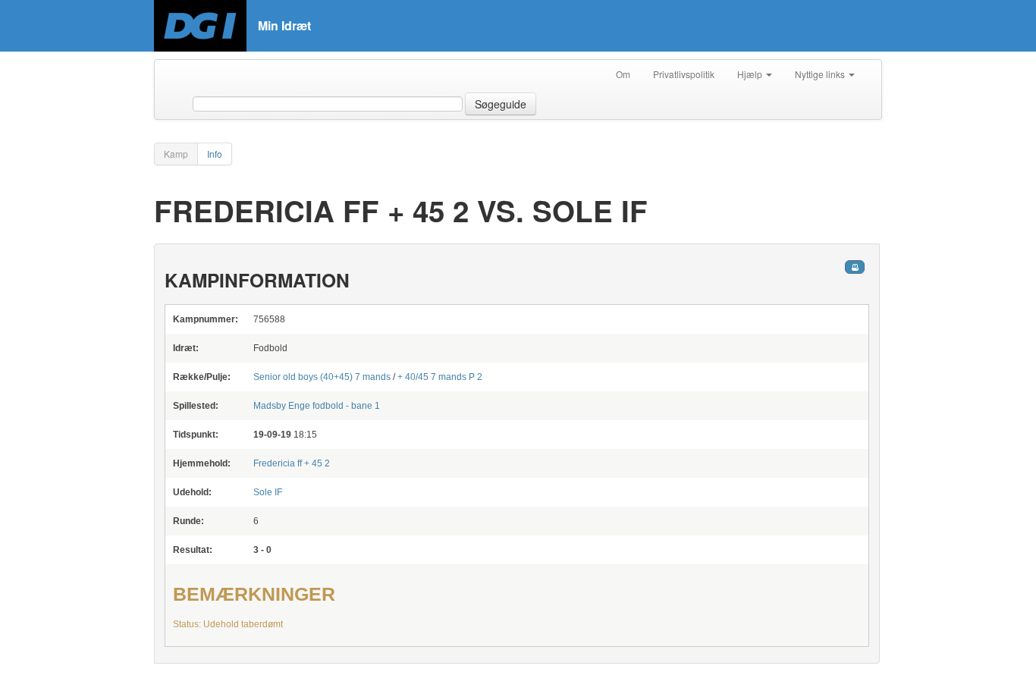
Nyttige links (821, 74)
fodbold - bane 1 (316, 405)
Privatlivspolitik (683, 74)
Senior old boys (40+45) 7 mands (322, 377)
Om (623, 74)
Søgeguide (500, 103)
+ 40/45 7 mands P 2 (439, 377)
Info (214, 153)
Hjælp (750, 74)
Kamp (176, 153)
